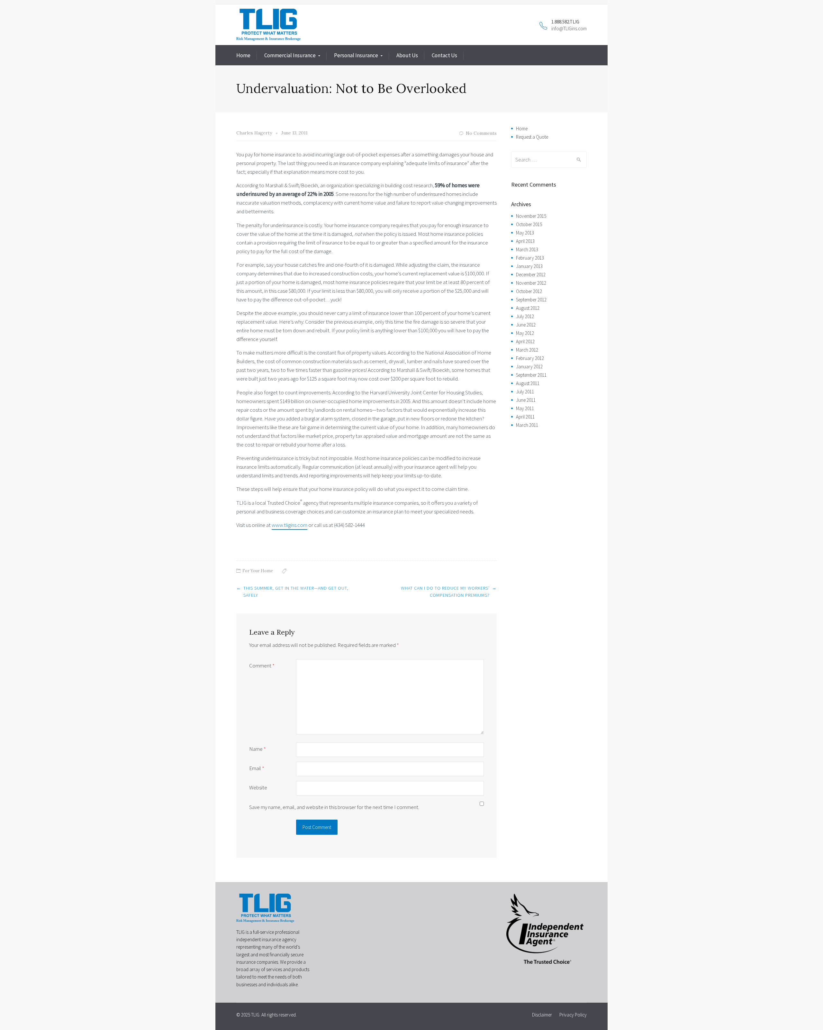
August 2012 (527, 308)
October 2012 (529, 291)
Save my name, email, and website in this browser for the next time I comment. (334, 807)
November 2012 (531, 283)
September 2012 (531, 300)
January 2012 (529, 366)
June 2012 (526, 325)
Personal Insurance (356, 55)
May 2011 (525, 408)
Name (257, 748)
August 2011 (527, 383)
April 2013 (525, 241)
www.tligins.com (289, 525)
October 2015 (529, 224)
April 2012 (525, 341)
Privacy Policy (573, 1015)
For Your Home (257, 571)
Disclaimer (542, 1015)
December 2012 (531, 274)
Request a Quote (532, 137)
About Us (407, 55)
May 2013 (525, 233)
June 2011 (526, 400)
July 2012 (525, 316)
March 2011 (527, 425)
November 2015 (531, 216)
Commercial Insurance (290, 55)
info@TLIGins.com (569, 28)
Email (256, 768)
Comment (262, 665)
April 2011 (525, 417)
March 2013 (527, 249)
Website (258, 787)
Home (243, 55)
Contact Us (444, 55)
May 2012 (525, 333)
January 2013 (529, 266)
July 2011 (525, 392)
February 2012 (530, 358)
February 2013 (530, 258)
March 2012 (527, 350)
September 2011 (531, 375)
